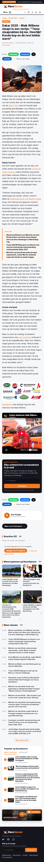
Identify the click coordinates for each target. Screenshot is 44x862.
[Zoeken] (40, 12)
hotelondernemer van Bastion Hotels (25, 199)
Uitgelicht (23, 752)
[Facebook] (8, 839)
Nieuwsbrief (33, 855)
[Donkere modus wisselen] (36, 12)
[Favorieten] (29, 12)
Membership (6, 855)
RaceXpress (7, 404)
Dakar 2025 (14, 105)
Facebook (25, 54)
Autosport (13, 18)
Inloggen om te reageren (15, 551)
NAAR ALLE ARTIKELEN (22, 9)
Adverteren (17, 855)
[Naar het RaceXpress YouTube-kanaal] (22, 815)
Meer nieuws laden (22, 740)
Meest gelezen (10, 752)
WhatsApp (13, 54)
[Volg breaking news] (25, 12)
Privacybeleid (7, 857)
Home (4, 18)
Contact (25, 855)
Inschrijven (22, 486)
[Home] (12, 6)
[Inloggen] (32, 12)
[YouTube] (3, 839)
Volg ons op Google (23, 59)
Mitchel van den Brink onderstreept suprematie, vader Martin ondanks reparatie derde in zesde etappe (21, 255)
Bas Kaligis (10, 43)
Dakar (22, 18)
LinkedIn (7, 59)
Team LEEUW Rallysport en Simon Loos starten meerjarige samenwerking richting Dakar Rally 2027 (22, 247)
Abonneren (35, 812)
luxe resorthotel (25, 337)
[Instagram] (13, 839)
